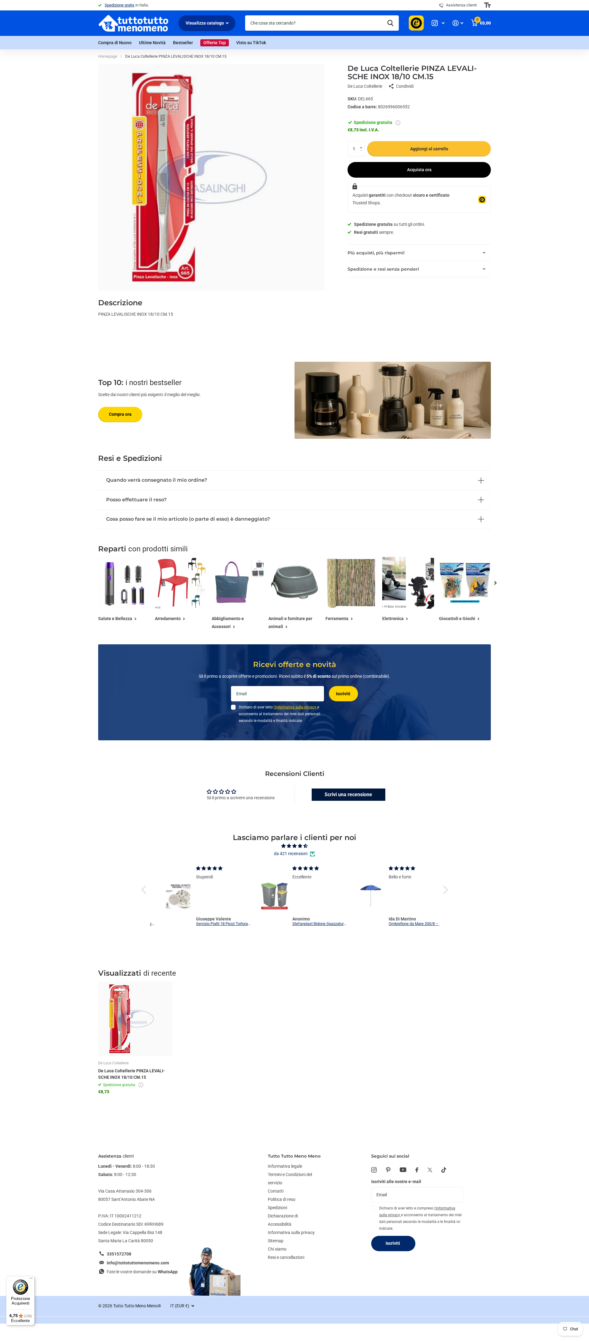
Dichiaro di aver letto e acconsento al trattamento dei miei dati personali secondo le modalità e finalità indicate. (279, 714)
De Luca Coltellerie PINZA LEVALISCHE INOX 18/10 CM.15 (131, 1074)
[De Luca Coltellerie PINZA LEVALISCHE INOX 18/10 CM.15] (135, 1018)
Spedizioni (277, 1207)
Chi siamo (277, 1249)
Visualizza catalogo (205, 23)
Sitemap (275, 1240)
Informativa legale (285, 1166)
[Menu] (31, 1279)
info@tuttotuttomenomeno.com (138, 1262)
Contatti (275, 1191)
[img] (294, 846)
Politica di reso (281, 1199)
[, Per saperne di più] (438, 23)
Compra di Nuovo (115, 42)
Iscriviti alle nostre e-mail (396, 1181)
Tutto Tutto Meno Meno (294, 1156)
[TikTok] (443, 1170)
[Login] (458, 23)
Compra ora (120, 414)
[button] (362, 143)
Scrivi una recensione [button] (348, 794)
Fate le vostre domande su (142, 1271)
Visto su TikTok (251, 42)
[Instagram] (374, 1170)
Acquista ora (419, 170)
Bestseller (183, 42)
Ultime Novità (152, 42)
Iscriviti (343, 693)
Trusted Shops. (366, 203)
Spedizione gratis (119, 5)
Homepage (107, 56)
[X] (430, 1170)
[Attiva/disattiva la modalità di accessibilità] (487, 5)
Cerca (390, 23)
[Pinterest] (388, 1170)
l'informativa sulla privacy (295, 707)
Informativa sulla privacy (291, 1232)
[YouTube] (403, 1169)
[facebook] (416, 1169)
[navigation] (495, 583)
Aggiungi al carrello (429, 148)
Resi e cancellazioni (286, 1257)
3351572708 (119, 1253)
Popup (397, 122)
